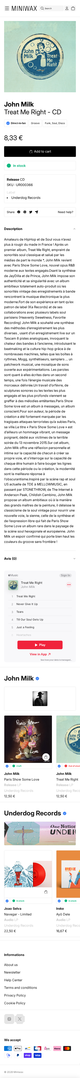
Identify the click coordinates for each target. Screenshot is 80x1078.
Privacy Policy (15, 995)
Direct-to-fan (18, 123)
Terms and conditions (20, 988)
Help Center (13, 980)
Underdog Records (25, 198)
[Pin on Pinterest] (24, 212)
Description (13, 229)
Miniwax (18, 1072)
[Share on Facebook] (19, 212)
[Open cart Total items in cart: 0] (73, 8)
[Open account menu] (67, 8)
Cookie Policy (14, 1003)
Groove (35, 123)
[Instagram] (9, 1019)
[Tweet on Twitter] (30, 212)
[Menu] (7, 8)
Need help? (65, 212)
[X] (20, 1019)
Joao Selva (12, 908)
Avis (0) (10, 559)
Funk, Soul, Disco (55, 123)
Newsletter (12, 972)
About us (11, 965)
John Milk (19, 104)
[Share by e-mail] (36, 212)
